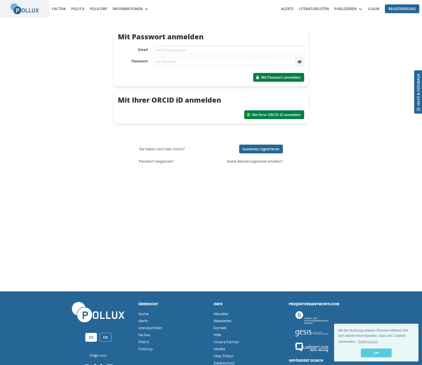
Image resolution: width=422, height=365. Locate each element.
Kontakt (220, 327)
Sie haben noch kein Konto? (162, 149)
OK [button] (376, 353)
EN (105, 337)
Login (374, 8)
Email (143, 49)
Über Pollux (223, 356)
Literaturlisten (314, 8)
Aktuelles (221, 313)
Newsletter (223, 320)
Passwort (140, 61)
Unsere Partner (226, 342)
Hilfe (217, 334)
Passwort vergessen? (156, 161)
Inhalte (219, 349)
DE (91, 337)
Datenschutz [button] (368, 341)
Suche (143, 313)
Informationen (128, 8)
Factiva (59, 8)
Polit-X (77, 8)
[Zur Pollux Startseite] (24, 9)
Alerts (287, 8)
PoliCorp (98, 8)
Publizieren (345, 8)
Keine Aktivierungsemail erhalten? (255, 161)
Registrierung (402, 8)
